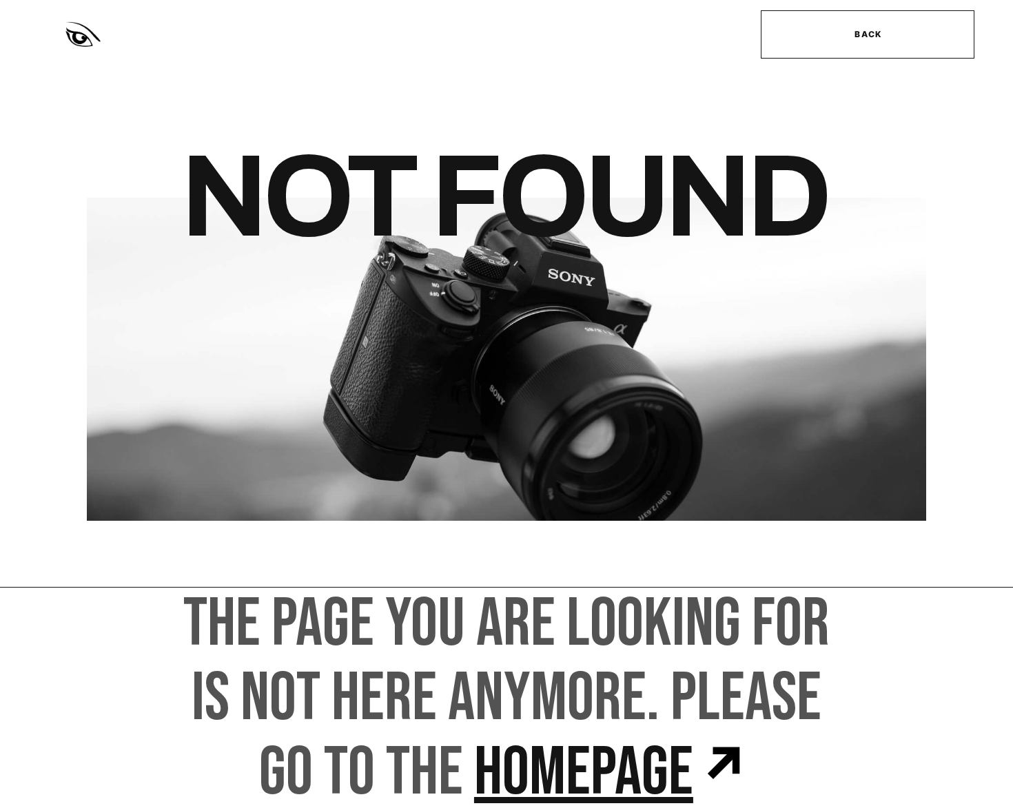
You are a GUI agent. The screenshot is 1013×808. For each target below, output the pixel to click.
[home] (191, 34)
